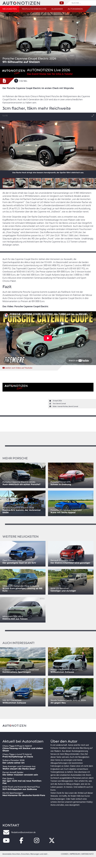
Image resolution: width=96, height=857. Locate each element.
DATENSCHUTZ (87, 854)
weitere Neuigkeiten (20, 536)
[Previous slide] (5, 148)
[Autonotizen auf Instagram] (36, 842)
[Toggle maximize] (93, 115)
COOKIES (64, 854)
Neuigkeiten (9, 9)
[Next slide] (91, 148)
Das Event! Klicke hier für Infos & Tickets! (50, 73)
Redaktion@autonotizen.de (23, 832)
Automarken (75, 9)
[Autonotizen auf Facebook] (21, 842)
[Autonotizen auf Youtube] (6, 842)
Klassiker (57, 9)
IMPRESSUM (75, 854)
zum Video (18, 368)
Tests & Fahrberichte (34, 9)
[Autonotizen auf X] (52, 842)
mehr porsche (15, 458)
